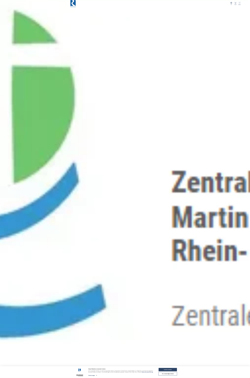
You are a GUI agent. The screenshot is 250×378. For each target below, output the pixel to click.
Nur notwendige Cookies (168, 373)
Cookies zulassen (168, 369)
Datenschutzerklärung (147, 372)
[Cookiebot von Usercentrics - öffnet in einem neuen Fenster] (79, 375)
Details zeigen (91, 375)
